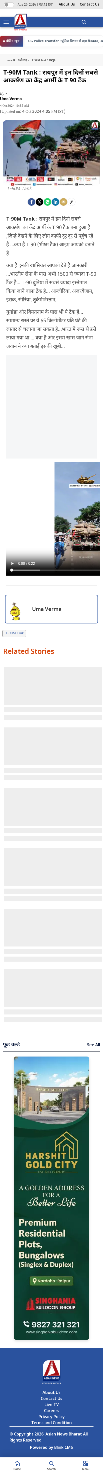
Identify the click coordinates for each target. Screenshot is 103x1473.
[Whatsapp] (48, 202)
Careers (51, 1411)
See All (93, 1045)
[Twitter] (40, 202)
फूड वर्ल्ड (11, 1045)
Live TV (51, 1405)
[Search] (84, 22)
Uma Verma (11, 99)
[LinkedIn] (56, 202)
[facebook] (32, 202)
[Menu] (97, 22)
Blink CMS (63, 1448)
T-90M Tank (14, 633)
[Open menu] (8, 21)
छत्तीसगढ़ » (23, 60)
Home (9, 60)
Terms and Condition (51, 1423)
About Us (67, 4)
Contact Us (89, 4)
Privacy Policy (51, 1417)
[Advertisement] (51, 407)
